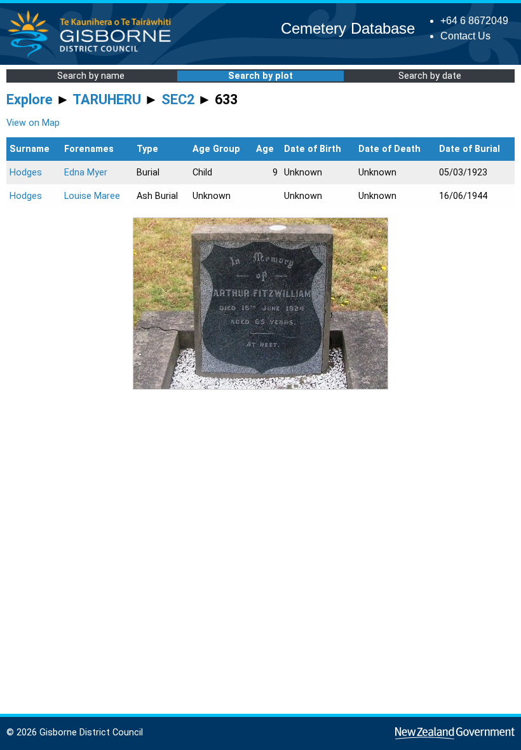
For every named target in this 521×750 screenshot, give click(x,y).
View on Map (33, 123)
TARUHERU (106, 99)
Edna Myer (85, 172)
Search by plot (260, 76)
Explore (29, 99)
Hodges (26, 172)
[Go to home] (93, 56)
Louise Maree (92, 196)
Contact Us (465, 36)
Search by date (429, 76)
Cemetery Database (348, 28)
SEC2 (177, 99)
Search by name (91, 76)
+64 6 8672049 (474, 20)
